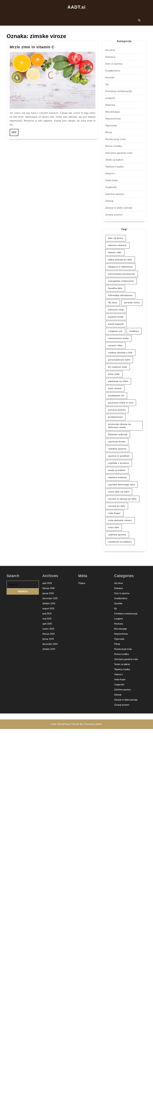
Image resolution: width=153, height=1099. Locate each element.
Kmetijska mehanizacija (118, 91)
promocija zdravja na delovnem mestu (119, 425)
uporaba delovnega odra (121, 484)
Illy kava (112, 302)
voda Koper (114, 513)
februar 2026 (48, 588)
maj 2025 (46, 618)
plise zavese (115, 388)
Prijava (81, 583)
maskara (134, 331)
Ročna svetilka (113, 146)
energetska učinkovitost (121, 281)
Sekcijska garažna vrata (118, 153)
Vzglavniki (111, 187)
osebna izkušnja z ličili (120, 352)
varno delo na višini (118, 491)
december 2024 (50, 644)
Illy (107, 84)
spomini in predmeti (119, 456)
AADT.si (76, 7)
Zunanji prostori (114, 214)
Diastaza (110, 57)
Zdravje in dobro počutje (118, 207)
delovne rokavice (117, 245)
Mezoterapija (112, 111)
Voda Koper (111, 180)
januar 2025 (48, 639)
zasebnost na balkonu (120, 542)
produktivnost (115, 417)
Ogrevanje (111, 125)
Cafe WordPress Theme (65, 724)
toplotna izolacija (117, 477)
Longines (110, 98)
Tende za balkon (114, 159)
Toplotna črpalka (114, 166)
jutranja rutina (132, 302)
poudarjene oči (116, 395)
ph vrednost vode (117, 367)
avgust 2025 (48, 608)
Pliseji (108, 132)
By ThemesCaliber (91, 724)
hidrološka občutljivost (120, 295)
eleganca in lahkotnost (120, 267)
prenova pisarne (117, 410)
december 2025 (50, 598)
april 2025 (47, 623)
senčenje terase (117, 441)
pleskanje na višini (118, 381)
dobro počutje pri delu (120, 259)
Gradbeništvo (112, 70)
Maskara (110, 105)
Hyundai (109, 77)
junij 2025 (47, 613)
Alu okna (110, 50)
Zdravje (109, 201)
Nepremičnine (113, 118)
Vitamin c (110, 173)
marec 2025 (48, 628)
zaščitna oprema (117, 534)
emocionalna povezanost (121, 274)
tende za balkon (117, 470)
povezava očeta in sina (120, 402)
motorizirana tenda (118, 338)
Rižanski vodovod (117, 434)
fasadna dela (115, 288)
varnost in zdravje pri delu (122, 499)
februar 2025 (48, 634)
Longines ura (115, 331)
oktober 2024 (48, 649)
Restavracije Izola (115, 139)
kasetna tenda (116, 317)
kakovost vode (116, 309)
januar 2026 (48, 593)
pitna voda (114, 374)
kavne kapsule (116, 324)
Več (15, 132)
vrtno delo (113, 527)
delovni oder (115, 252)
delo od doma (115, 238)
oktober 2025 (48, 603)
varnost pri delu (116, 506)
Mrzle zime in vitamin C (32, 47)
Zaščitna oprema (114, 194)
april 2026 (47, 583)
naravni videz (115, 345)
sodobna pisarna (117, 449)
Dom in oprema (113, 63)
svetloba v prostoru (118, 463)
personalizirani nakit (119, 360)
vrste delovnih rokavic (120, 520)
